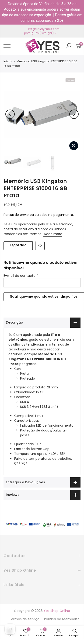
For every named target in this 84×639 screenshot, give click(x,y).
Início (8, 61)
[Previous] (10, 114)
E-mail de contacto (21, 275)
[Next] (74, 114)
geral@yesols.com (46, 29)
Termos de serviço (24, 619)
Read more (52, 234)
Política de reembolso (62, 619)
